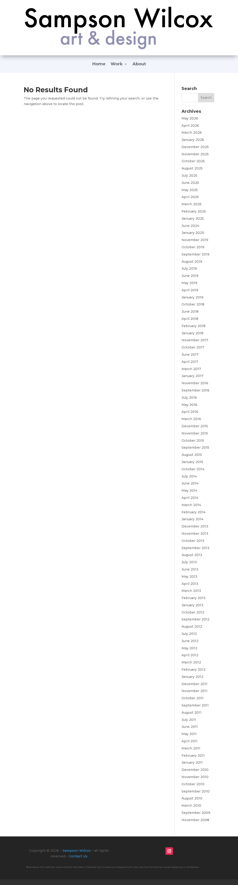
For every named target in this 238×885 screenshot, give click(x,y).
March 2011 (191, 748)
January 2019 (192, 297)
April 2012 (190, 655)
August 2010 (192, 798)
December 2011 (195, 684)
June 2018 (190, 311)
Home (99, 64)
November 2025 (195, 154)
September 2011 (195, 705)
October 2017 (193, 347)
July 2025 (189, 175)
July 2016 (189, 397)
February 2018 (193, 326)
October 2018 (193, 304)
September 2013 (195, 548)
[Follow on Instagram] (169, 851)
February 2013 (193, 598)
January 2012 (192, 677)
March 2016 (191, 419)
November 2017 (195, 340)
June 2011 (190, 727)
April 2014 (190, 498)
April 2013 (190, 584)
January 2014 (192, 519)
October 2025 (193, 161)
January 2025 (193, 218)
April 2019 (190, 290)
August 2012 (192, 626)
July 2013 (189, 562)
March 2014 (191, 505)
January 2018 (192, 333)
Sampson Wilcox (77, 851)
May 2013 (189, 576)
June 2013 (190, 569)
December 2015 (195, 426)
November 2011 (195, 691)
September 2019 (195, 254)
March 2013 (191, 591)
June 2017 (190, 354)
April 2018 (190, 319)
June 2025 (190, 183)
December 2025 (195, 147)
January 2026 (193, 140)
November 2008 (195, 820)
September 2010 (196, 791)
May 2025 (190, 190)
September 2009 (196, 813)
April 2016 (190, 412)
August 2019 (192, 261)
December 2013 (195, 526)
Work (117, 64)
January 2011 (192, 762)
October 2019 (193, 247)
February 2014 (193, 512)
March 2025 (192, 204)
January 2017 (192, 376)
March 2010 (191, 805)
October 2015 (193, 440)
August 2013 (192, 555)
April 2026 (190, 125)
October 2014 (193, 469)
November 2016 (195, 383)
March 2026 (192, 132)
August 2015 (192, 455)
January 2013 (192, 605)
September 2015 (195, 447)
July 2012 (189, 634)
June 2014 (190, 483)
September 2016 (195, 390)
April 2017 (190, 362)
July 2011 (189, 720)
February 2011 (193, 755)
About (139, 64)
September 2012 (195, 619)
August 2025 (192, 168)
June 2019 (190, 276)
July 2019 (189, 268)
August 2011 (192, 712)
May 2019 (189, 283)
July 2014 (189, 476)
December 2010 (195, 770)
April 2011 (190, 741)
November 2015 (195, 433)
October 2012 (193, 612)
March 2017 (191, 369)
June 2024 (190, 226)
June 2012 (190, 641)
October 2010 (193, 784)
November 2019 (195, 240)
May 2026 (190, 118)
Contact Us (78, 856)
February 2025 (194, 211)
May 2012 (189, 648)
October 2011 (193, 698)
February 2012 (193, 669)
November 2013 (195, 533)
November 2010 (195, 777)
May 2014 (189, 490)
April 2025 (190, 197)
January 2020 (193, 233)
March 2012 (191, 662)
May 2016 (189, 405)
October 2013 (193, 541)
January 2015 (192, 462)
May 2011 (189, 734)
